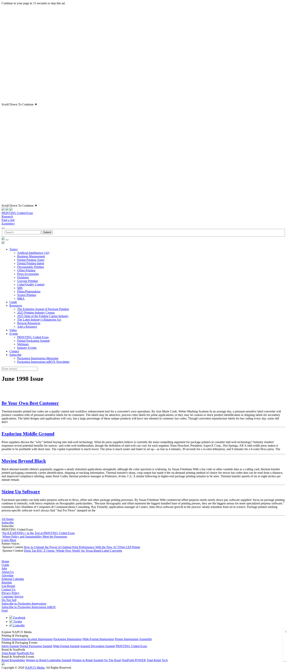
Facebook (18, 617)
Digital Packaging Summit (33, 340)
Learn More (9, 540)
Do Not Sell (9, 600)
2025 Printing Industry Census (36, 312)
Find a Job (8, 220)
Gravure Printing (27, 281)
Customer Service (12, 596)
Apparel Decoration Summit (97, 646)
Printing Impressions (14, 639)
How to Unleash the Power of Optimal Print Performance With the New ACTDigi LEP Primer (82, 547)
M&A (21, 298)
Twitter (17, 621)
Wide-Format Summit (66, 646)
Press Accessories (28, 274)
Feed (5, 610)
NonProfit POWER (134, 660)
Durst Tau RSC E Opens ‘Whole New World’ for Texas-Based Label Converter (73, 550)
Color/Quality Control (30, 284)
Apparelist (145, 639)
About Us (8, 572)
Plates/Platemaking (28, 291)
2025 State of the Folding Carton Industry (43, 316)
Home (5, 561)
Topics (13, 249)
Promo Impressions (126, 639)
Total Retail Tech (157, 660)
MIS (20, 288)
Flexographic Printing (30, 267)
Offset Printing (26, 270)
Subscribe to (24, 603)
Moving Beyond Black (24, 460)
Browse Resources (28, 323)
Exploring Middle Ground (28, 433)
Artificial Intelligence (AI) (33, 252)
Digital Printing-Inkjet (30, 263)
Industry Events (27, 347)
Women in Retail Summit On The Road (96, 660)
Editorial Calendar (13, 579)
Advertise (7, 575)
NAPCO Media (35, 667)
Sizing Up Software (21, 491)
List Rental (8, 586)
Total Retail (9, 653)
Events (13, 333)
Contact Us (8, 589)
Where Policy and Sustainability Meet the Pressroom (34, 536)
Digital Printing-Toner (30, 259)
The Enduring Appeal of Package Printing (43, 309)
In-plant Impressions (40, 639)
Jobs (4, 568)
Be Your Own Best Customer (30, 403)
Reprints (7, 582)
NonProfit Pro (25, 653)
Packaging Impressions (67, 639)
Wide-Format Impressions (98, 639)
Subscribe (15, 354)
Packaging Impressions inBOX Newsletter (43, 361)
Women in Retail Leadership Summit (48, 660)
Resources (15, 305)
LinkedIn (18, 625)
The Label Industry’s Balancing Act (39, 319)
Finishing (23, 277)
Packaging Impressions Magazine (37, 358)
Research (7, 216)
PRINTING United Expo (17, 213)
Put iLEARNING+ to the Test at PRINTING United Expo (38, 533)
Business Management (31, 256)
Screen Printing (26, 295)
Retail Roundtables (13, 660)
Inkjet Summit (10, 646)
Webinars (23, 344)
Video (13, 330)
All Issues (8, 519)
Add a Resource (27, 326)
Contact (14, 351)
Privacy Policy (11, 593)
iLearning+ (8, 223)
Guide (13, 302)
